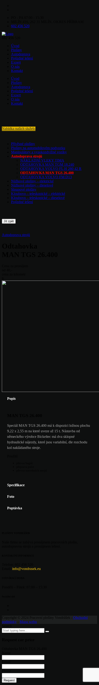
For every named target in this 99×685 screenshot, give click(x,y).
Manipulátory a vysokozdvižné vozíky (39, 152)
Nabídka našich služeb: (18, 128)
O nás (15, 66)
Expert (16, 62)
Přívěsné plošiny (23, 144)
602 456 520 (20, 26)
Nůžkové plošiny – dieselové (32, 185)
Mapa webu (28, 622)
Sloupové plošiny (23, 189)
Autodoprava (20, 54)
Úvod (15, 46)
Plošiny (16, 50)
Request (9, 680)
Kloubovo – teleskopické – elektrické (38, 194)
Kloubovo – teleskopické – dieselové (38, 198)
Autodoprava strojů (16, 235)
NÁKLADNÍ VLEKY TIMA (42, 160)
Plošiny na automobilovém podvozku (38, 148)
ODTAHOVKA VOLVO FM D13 (46, 177)
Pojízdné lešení (22, 58)
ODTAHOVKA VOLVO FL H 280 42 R (51, 169)
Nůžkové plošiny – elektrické (32, 181)
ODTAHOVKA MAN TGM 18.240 (47, 164)
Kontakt (17, 71)
